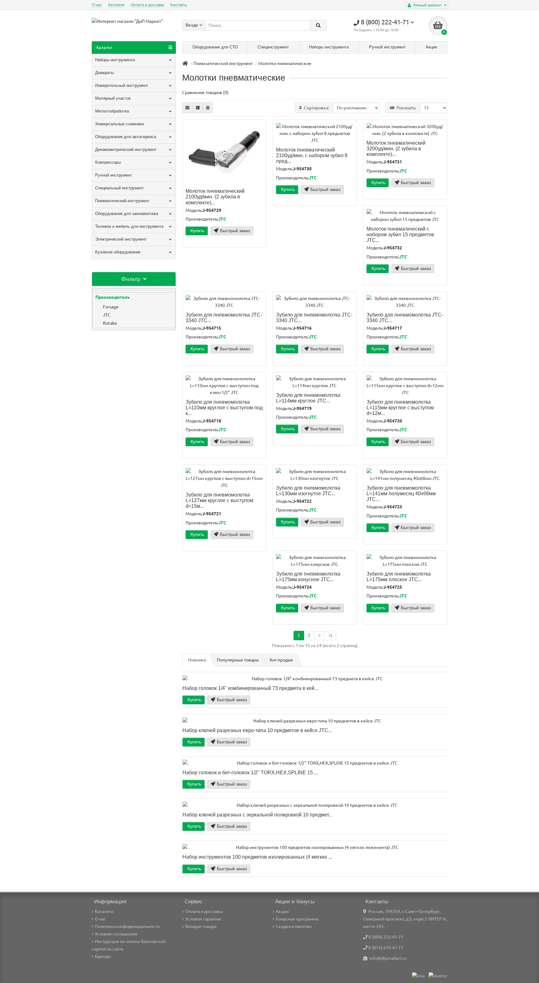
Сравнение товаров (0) (205, 92)
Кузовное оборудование (117, 252)
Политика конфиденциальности (127, 926)
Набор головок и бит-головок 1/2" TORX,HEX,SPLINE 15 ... (250, 772)
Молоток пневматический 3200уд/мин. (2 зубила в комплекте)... (396, 148)
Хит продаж (281, 659)
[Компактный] (208, 107)
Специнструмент (273, 47)
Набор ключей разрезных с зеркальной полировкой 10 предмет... (257, 814)
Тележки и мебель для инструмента (129, 226)
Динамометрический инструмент (126, 149)
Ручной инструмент (387, 47)
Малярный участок (113, 98)
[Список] (197, 107)
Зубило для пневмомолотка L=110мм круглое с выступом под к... (224, 407)
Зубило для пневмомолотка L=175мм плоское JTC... (399, 576)
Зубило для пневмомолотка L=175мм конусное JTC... (308, 576)
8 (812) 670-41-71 (385, 947)
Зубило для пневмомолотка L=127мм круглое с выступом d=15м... (219, 500)
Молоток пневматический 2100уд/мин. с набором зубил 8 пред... (311, 155)
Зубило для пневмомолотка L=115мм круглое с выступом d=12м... (400, 407)
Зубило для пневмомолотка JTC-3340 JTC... (224, 317)
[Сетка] (187, 107)
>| (330, 635)
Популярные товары (238, 659)
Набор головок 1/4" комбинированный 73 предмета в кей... (250, 688)
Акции (431, 47)
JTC (106, 314)
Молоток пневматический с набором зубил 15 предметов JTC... (400, 234)
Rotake (110, 323)
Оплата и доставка (147, 5)
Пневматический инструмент (122, 200)
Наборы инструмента (329, 47)
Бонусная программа (297, 918)
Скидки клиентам (294, 926)
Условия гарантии (203, 918)
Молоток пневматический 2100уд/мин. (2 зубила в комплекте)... (215, 196)
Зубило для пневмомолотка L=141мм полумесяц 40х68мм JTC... (401, 493)
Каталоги (116, 5)
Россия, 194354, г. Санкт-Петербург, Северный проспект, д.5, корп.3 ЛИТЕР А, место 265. (405, 919)
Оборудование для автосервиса (125, 136)
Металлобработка (112, 111)
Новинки (197, 659)
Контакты (178, 5)
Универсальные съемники (119, 124)
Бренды (103, 956)
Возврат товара (200, 926)
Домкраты (104, 72)
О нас (97, 5)
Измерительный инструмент (121, 85)
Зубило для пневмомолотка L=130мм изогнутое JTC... (308, 490)
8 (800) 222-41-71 (385, 937)
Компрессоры (108, 162)
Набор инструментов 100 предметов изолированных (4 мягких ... (257, 857)
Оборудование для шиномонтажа (126, 213)
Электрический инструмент (121, 239)
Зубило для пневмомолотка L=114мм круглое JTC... (308, 397)
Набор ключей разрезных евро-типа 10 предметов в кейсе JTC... (257, 730)
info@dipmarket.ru (386, 958)
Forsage (111, 306)
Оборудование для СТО (215, 47)
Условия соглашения (116, 933)
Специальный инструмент (119, 188)
